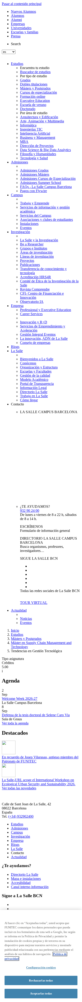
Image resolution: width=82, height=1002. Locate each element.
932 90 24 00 (29, 511)
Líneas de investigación (37, 256)
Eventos (26, 228)
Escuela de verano (33, 105)
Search (16, 44)
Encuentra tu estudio (34, 68)
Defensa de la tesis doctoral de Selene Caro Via (36, 715)
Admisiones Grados (34, 170)
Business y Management (37, 137)
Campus (17, 195)
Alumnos (17, 16)
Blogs (15, 347)
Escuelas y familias (24, 32)
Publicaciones (30, 265)
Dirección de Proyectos (37, 146)
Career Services (31, 314)
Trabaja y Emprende (34, 203)
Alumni (16, 20)
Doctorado (27, 109)
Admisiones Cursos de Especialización (48, 178)
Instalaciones (29, 224)
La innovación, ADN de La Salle (44, 338)
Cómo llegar (29, 400)
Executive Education (35, 101)
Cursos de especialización (38, 92)
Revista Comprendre (35, 289)
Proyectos (27, 261)
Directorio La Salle (33, 392)
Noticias (26, 619)
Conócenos (28, 363)
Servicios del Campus (35, 215)
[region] (41, 956)
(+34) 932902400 (20, 816)
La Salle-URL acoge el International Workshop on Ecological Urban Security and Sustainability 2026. (38, 782)
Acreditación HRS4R (35, 277)
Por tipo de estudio (33, 76)
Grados (25, 80)
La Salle (17, 351)
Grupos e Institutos (33, 248)
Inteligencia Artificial (35, 133)
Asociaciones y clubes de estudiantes (46, 220)
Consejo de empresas (35, 343)
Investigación (20, 232)
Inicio (15, 630)
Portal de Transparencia (37, 384)
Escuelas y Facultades (35, 371)
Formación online (32, 96)
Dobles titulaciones (33, 84)
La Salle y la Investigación (39, 240)
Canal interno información (30, 887)
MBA (24, 142)
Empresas (18, 24)
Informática (28, 125)
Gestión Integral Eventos (38, 334)
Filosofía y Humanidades (38, 154)
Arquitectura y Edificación (39, 117)
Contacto (17, 404)
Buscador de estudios (35, 72)
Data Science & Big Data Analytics (45, 150)
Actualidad (19, 610)
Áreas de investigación (36, 252)
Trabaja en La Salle (34, 396)
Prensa (15, 36)
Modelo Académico (34, 379)
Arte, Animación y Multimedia (42, 121)
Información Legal (33, 388)
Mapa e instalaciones (26, 879)
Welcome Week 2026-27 (19, 699)
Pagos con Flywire (33, 191)
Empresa (17, 306)
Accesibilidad (21, 883)
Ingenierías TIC (31, 129)
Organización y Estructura (39, 367)
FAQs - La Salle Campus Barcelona (46, 187)
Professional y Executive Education (45, 310)
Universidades (21, 28)
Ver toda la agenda (15, 723)
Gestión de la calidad (35, 375)
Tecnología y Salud (34, 158)
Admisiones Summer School (40, 183)
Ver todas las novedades (19, 788)
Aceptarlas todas (41, 993)
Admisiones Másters (34, 174)
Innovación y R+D (33, 322)
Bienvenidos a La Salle (36, 359)
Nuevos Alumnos (23, 11)
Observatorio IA (32, 302)
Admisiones (19, 162)
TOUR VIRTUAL (33, 603)
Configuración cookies (41, 967)
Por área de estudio (33, 113)
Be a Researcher (32, 244)
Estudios (17, 64)
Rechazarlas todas (41, 980)
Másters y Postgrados (35, 88)
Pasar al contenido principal (21, 4)
